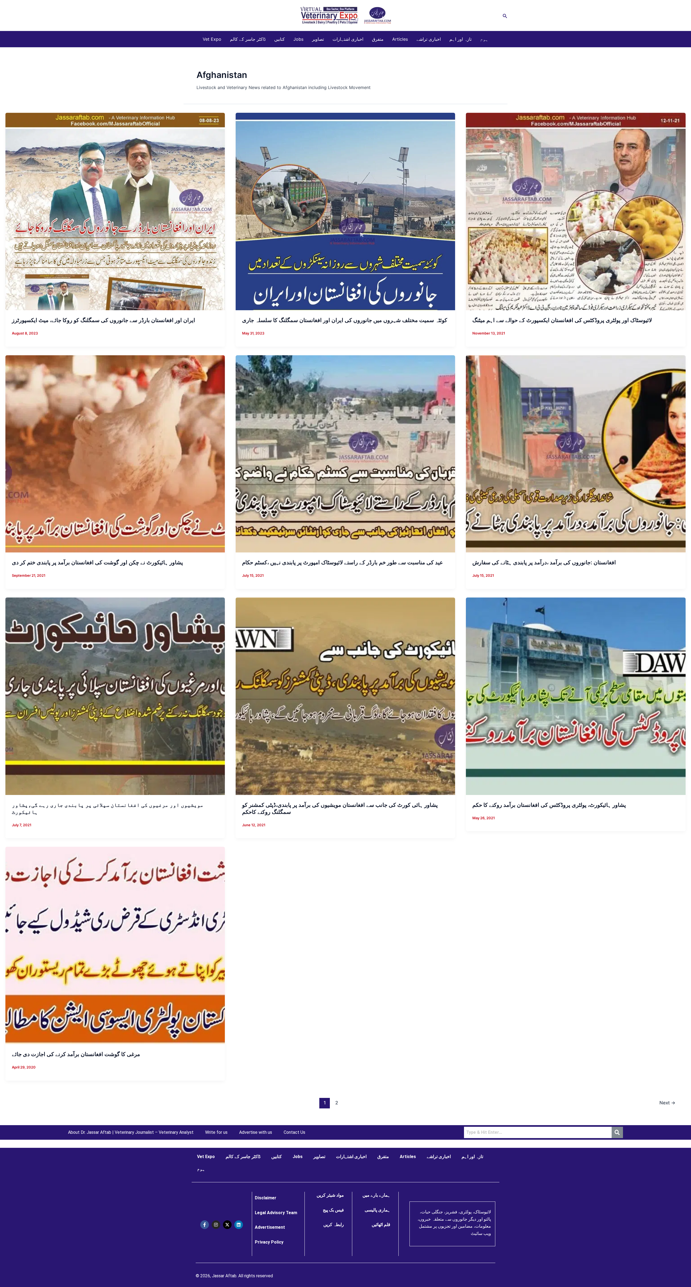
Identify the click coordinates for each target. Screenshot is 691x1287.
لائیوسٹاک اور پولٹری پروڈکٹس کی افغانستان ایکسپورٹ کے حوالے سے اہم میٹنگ (562, 320)
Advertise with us (255, 1132)
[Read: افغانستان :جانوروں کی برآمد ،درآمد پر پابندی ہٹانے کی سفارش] (575, 453)
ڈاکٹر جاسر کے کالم (248, 39)
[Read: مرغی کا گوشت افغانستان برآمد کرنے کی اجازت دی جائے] (115, 945)
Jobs (298, 39)
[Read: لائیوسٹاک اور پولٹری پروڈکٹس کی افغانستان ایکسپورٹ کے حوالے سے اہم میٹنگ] (575, 211)
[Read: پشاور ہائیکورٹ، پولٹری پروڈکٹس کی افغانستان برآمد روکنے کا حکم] (575, 695)
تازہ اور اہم (460, 39)
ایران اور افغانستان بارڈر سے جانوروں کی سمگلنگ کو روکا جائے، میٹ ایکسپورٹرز (103, 320)
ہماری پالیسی (377, 1210)
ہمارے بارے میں (376, 1195)
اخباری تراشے (428, 39)
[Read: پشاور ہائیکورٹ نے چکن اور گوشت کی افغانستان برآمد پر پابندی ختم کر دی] (115, 453)
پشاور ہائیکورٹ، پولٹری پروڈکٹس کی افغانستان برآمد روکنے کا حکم (549, 805)
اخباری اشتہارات (348, 39)
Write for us (216, 1132)
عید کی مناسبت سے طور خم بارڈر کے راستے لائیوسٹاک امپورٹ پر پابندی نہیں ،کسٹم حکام (342, 562)
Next (667, 1102)
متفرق (378, 39)
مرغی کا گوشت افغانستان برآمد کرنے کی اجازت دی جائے (76, 1054)
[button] (505, 15)
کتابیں (279, 39)
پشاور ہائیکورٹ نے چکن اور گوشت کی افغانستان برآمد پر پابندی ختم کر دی (97, 562)
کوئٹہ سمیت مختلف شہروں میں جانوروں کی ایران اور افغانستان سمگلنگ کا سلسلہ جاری (344, 320)
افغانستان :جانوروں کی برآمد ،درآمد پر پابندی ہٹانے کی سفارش (544, 562)
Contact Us (294, 1132)
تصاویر (318, 39)
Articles (400, 39)
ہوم (484, 39)
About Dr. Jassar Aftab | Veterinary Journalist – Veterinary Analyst (131, 1132)
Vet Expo (212, 39)
